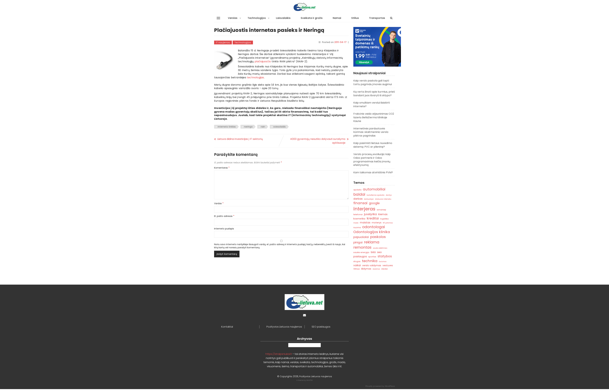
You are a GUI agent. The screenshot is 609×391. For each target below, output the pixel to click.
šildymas (366, 268)
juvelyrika (370, 214)
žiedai (384, 268)
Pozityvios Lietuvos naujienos (284, 326)
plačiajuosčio (263, 61)
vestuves (388, 265)
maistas (365, 222)
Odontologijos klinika (371, 231)
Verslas (232, 18)
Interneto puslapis (224, 228)
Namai (337, 18)
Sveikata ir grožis (312, 18)
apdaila (357, 189)
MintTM (309, 380)
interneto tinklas (227, 126)
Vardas (219, 203)
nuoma (357, 227)
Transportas (377, 18)
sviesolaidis (279, 126)
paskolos (378, 236)
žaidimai (376, 269)
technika (369, 260)
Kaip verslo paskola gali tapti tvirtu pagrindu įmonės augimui (372, 82)
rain (263, 126)
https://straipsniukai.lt (278, 354)
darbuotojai (369, 199)
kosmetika (359, 218)
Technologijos (257, 18)
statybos (385, 256)
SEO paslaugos (321, 326)
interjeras (364, 208)
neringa (248, 126)
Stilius (355, 18)
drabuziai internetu (383, 199)
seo (373, 252)
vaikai (357, 265)
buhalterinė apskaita (375, 195)
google (374, 203)
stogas (356, 261)
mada (355, 223)
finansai (360, 203)
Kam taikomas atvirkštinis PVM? (373, 172)
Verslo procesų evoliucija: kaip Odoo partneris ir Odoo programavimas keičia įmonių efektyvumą (372, 159)
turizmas (382, 261)
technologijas (255, 77)
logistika (384, 218)
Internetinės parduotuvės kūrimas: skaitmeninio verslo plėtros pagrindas (370, 132)
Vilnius (356, 268)
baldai (359, 194)
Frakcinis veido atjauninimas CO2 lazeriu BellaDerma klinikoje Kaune (373, 117)
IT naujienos (223, 42)
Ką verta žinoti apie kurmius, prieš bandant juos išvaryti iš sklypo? (374, 93)
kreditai (373, 218)
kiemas (382, 214)
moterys (376, 222)
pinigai (358, 242)
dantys (389, 195)
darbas (358, 199)
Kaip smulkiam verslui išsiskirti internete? (371, 104)
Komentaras (222, 167)
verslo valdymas (371, 265)
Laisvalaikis (283, 18)
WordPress (390, 386)
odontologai (373, 226)
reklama (371, 242)
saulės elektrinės (380, 248)
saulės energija (361, 252)
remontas (362, 247)
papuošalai (361, 237)
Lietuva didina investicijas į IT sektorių (240, 139)
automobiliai (374, 189)
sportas (372, 256)
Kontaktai (227, 326)
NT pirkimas (388, 223)
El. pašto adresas (224, 216)
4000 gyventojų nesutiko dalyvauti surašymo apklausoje (317, 141)
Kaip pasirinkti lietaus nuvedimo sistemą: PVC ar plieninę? (372, 145)
